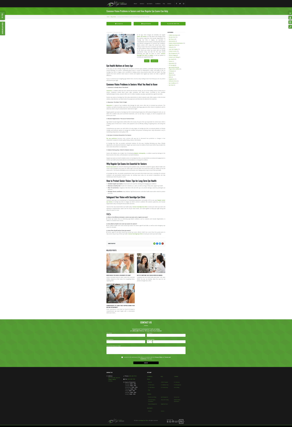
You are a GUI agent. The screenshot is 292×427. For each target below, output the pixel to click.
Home (108, 16)
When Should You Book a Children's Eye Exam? (118, 275)
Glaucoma (109, 105)
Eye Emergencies (173, 53)
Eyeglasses (171, 79)
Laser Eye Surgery (173, 49)
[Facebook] (176, 3)
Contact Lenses (172, 51)
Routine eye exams (111, 166)
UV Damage (172, 65)
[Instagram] (183, 3)
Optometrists (172, 41)
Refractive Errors (173, 81)
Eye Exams (171, 39)
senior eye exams (142, 36)
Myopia (170, 73)
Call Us (146, 61)
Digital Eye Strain (173, 45)
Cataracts (109, 90)
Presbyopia (171, 71)
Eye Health (171, 59)
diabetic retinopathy (139, 153)
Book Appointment (2, 28)
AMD (170, 77)
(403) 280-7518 (137, 331)
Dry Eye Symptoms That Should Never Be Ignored (149, 275)
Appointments (147, 23)
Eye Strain (171, 85)
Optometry (171, 63)
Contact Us (120, 23)
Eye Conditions (172, 83)
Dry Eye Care (172, 37)
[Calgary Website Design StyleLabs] (175, 421)
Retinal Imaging (172, 55)
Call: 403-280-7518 (174, 23)
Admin (110, 32)
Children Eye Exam (173, 35)
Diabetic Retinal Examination (176, 43)
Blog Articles (113, 16)
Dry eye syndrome (111, 138)
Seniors (170, 61)
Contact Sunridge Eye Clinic (139, 206)
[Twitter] (180, 3)
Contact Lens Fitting (174, 57)
